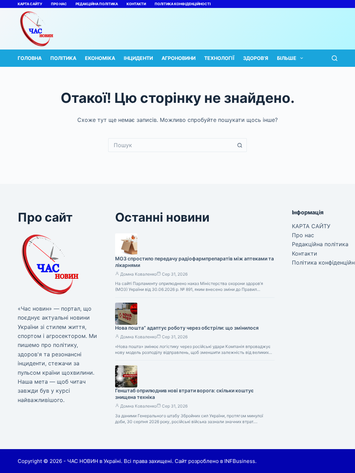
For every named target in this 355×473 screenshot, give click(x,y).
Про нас (59, 4)
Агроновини (179, 58)
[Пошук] (334, 58)
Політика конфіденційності (183, 4)
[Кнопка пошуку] (240, 145)
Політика (63, 58)
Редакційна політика (97, 4)
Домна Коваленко (138, 274)
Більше (286, 58)
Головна (30, 58)
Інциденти (138, 58)
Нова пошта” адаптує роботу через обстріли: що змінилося (187, 328)
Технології (219, 58)
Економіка (100, 58)
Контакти (136, 4)
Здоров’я (255, 58)
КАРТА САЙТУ (30, 4)
